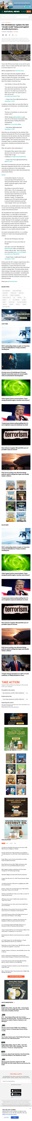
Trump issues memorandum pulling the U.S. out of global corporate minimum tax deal (15, 424)
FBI (6, 40)
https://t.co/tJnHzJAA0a (14, 124)
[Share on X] (13, 35)
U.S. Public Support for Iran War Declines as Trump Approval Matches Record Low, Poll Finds (14, 940)
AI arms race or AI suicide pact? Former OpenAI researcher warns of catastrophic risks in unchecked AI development (15, 373)
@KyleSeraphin (9, 248)
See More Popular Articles (16, 976)
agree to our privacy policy (9, 1114)
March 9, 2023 (8, 161)
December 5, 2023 (10, 101)
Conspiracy (8, 22)
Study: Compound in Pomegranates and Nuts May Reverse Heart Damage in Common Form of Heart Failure (15, 956)
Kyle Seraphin (15, 40)
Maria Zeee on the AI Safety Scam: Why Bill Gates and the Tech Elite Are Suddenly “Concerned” (16, 946)
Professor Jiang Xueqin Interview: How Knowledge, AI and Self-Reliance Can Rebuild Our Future (16, 1054)
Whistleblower (26, 41)
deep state (8, 39)
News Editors (10, 31)
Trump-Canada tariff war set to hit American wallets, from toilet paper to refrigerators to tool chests (15, 930)
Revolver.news (19, 70)
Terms (8, 1101)
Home (3, 22)
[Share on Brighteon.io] (6, 35)
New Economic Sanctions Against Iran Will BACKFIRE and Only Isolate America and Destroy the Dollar (16, 1063)
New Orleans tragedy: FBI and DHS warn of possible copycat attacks (15, 448)
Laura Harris (10, 421)
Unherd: (4, 175)
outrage (19, 40)
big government (7, 38)
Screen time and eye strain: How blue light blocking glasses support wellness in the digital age (14, 961)
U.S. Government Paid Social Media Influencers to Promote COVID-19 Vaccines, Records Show (14, 925)
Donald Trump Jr (23, 39)
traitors (10, 41)
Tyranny (21, 41)
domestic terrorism (15, 39)
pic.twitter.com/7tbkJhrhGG (12, 254)
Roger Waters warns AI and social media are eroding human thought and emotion (14, 859)
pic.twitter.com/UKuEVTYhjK (12, 96)
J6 (11, 40)
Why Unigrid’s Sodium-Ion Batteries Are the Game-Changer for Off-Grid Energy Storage (14, 870)
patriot (23, 40)
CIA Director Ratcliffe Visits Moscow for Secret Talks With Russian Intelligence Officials (14, 848)
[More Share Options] (16, 35)
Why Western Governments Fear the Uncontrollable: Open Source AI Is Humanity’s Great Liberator (14, 910)
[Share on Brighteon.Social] (3, 35)
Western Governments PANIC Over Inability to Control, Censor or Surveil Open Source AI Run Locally (14, 1029)
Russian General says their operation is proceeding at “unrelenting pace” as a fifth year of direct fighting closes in (15, 854)
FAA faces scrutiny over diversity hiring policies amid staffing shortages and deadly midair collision (15, 474)
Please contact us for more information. (10, 707)
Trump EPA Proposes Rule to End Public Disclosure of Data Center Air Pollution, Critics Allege (14, 915)
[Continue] (29, 1081)
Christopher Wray (14, 38)
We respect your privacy (16, 1084)
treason (14, 41)
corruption (25, 38)
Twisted (17, 41)
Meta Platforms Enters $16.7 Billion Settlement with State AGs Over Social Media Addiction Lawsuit (14, 865)
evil (27, 39)
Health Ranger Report (7, 1002)
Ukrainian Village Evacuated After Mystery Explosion (14, 874)
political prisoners (5, 41)
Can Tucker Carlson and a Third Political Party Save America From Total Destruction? (16, 1037)
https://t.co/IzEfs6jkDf (20, 252)
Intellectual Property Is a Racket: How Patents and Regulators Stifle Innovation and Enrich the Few (14, 920)
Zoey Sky (9, 446)
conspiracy (20, 38)
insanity (8, 40)
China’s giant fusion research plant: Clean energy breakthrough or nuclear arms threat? (16, 399)
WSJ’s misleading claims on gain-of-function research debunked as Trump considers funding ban (16, 347)
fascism (3, 40)
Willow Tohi (10, 370)
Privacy (4, 1101)
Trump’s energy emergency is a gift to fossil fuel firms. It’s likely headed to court (15, 674)
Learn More (6, 1117)
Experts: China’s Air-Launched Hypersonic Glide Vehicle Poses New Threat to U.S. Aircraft (15, 889)
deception (4, 39)
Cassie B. (9, 344)
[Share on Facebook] (9, 35)
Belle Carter (10, 470)
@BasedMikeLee (18, 117)
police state (27, 40)
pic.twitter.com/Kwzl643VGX (18, 156)
